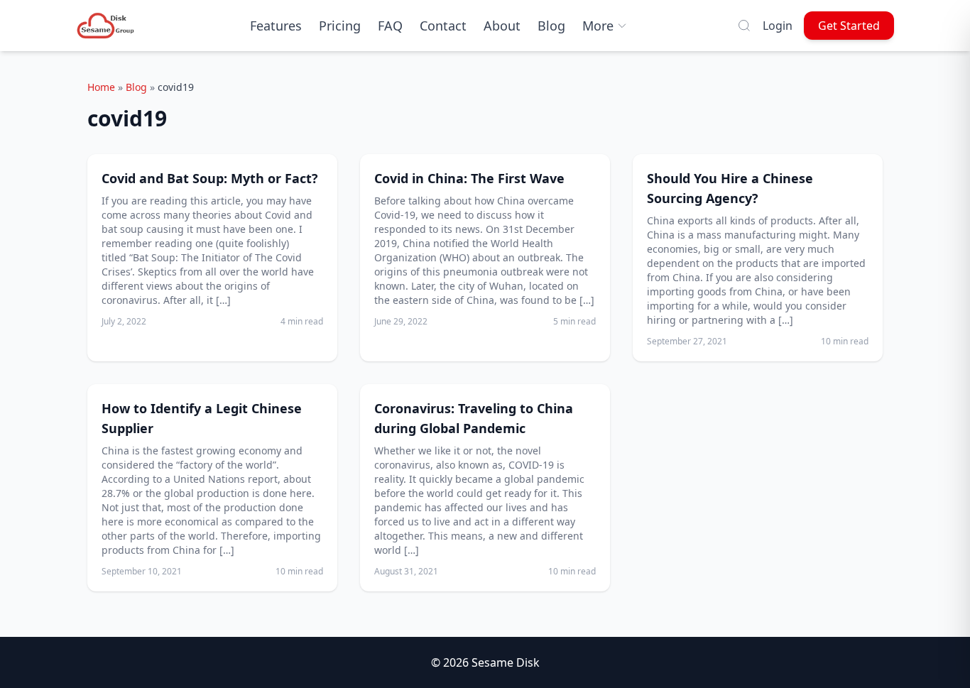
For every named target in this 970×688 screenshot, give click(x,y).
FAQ (390, 25)
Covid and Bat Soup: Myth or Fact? (210, 178)
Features (276, 25)
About (502, 25)
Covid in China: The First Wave (469, 178)
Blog (551, 25)
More (598, 25)
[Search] (744, 25)
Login (777, 25)
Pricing (340, 25)
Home (101, 87)
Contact (443, 25)
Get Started (849, 25)
